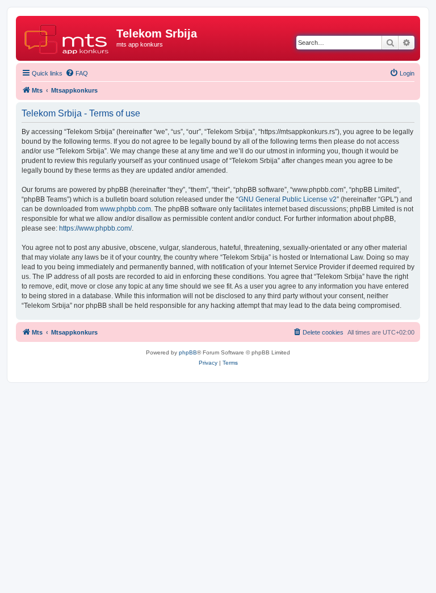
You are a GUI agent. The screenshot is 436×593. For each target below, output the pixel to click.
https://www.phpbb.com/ (95, 228)
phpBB (188, 352)
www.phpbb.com (125, 209)
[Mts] (67, 37)
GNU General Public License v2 (287, 199)
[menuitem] (76, 73)
